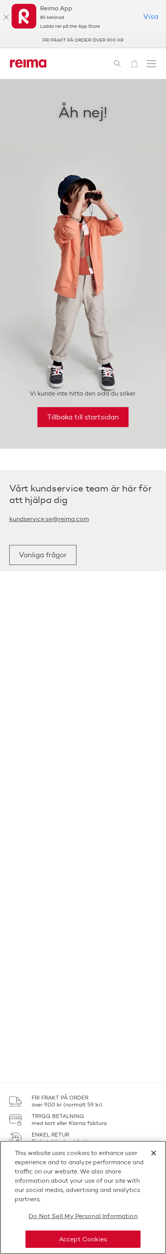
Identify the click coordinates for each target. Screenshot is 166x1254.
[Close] (153, 1153)
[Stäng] (6, 17)
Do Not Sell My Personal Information (83, 1216)
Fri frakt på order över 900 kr (83, 40)
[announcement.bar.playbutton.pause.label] (150, 40)
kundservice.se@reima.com (49, 519)
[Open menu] (151, 63)
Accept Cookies (83, 1239)
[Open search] (117, 63)
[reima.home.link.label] (28, 63)
